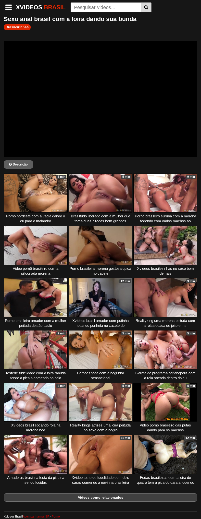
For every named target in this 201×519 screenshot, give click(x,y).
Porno (56, 516)
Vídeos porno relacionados (100, 497)
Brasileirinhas (17, 27)
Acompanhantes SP (36, 516)
